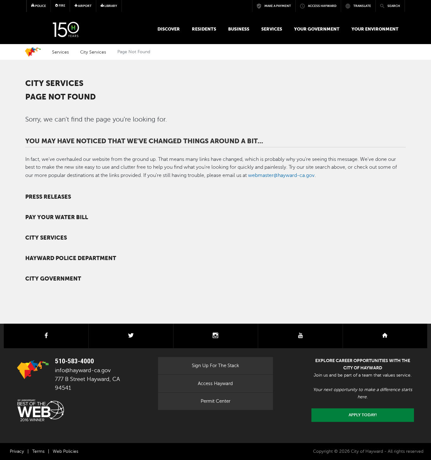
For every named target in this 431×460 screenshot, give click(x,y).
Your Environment (375, 28)
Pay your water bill (56, 217)
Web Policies (65, 451)
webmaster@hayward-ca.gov (281, 175)
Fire (61, 5)
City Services (93, 51)
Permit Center (215, 401)
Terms (38, 451)
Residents (204, 28)
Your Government (316, 28)
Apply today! (363, 415)
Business (238, 28)
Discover (168, 28)
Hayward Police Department (70, 258)
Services (271, 28)
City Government (53, 278)
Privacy (17, 451)
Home (33, 52)
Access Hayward (215, 383)
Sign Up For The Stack (215, 365)
